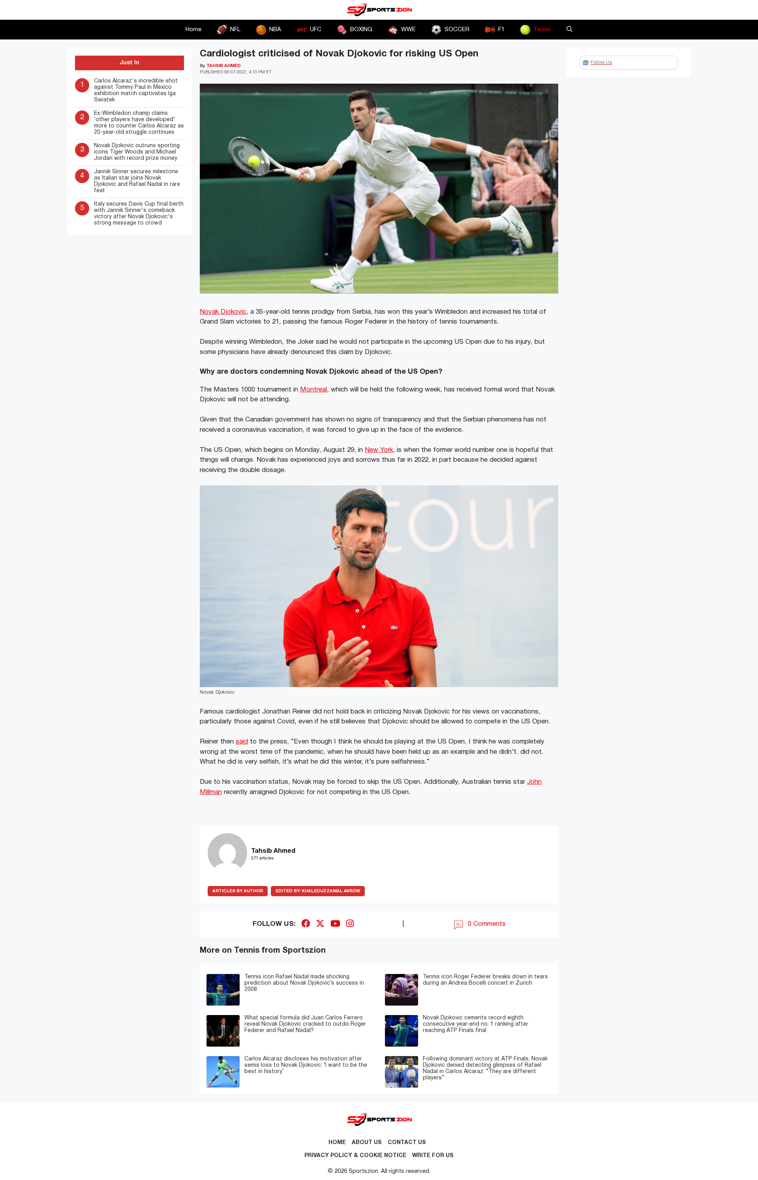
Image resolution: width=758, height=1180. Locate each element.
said (242, 742)
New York (379, 450)
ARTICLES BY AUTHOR (237, 891)
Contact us (407, 1142)
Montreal (313, 390)
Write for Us (433, 1155)
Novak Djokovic (223, 312)
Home (193, 29)
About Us (367, 1142)
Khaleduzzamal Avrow (318, 891)
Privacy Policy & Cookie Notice (355, 1155)
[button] (569, 29)
